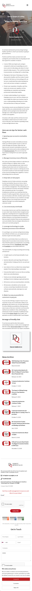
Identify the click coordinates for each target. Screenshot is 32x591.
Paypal (15, 313)
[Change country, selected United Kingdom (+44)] (3, 542)
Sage (26, 244)
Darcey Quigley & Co (16, 347)
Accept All (16, 579)
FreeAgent (7, 246)
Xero (23, 244)
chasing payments (9, 151)
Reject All (16, 587)
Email (3, 495)
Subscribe (16, 511)
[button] (27, 5)
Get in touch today (16, 326)
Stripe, (11, 313)
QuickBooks (18, 244)
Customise (16, 583)
